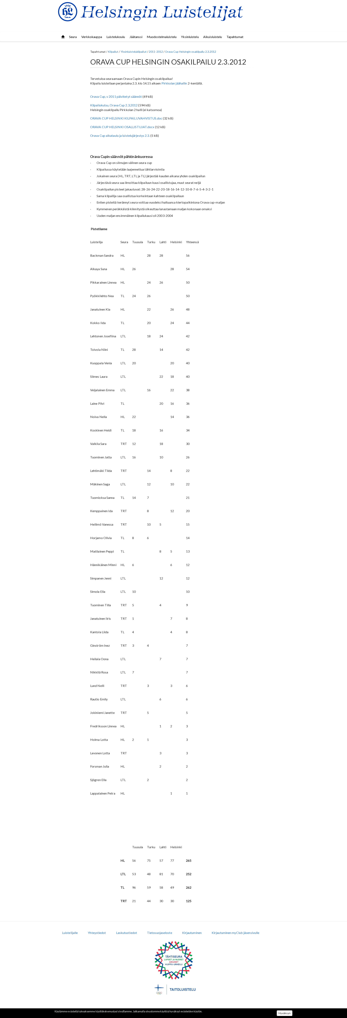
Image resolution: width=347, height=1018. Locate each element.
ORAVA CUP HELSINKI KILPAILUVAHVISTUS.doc (126, 118)
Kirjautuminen (192, 933)
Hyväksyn (285, 1013)
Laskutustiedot (126, 933)
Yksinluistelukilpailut (134, 51)
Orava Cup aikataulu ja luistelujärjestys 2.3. (120, 135)
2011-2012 (156, 51)
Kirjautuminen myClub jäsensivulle (235, 933)
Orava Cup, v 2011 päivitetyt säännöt (116, 96)
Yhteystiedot (97, 933)
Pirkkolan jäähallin (174, 83)
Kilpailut (113, 51)
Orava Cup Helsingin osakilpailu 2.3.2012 (190, 51)
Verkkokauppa (91, 37)
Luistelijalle (70, 933)
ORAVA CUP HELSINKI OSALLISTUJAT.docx (122, 127)
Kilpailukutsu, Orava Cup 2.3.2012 (114, 105)
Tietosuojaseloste (159, 933)
